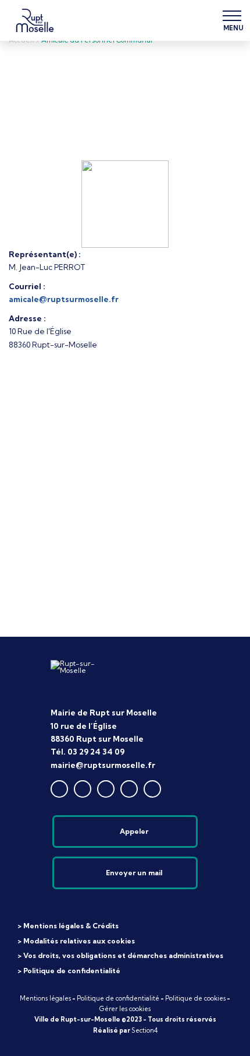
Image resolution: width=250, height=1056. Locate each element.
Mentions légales (45, 998)
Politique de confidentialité (118, 998)
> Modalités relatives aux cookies (76, 940)
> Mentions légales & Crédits (68, 925)
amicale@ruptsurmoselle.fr (64, 299)
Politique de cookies (195, 998)
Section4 (144, 1030)
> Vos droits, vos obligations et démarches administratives (120, 955)
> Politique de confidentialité (68, 970)
